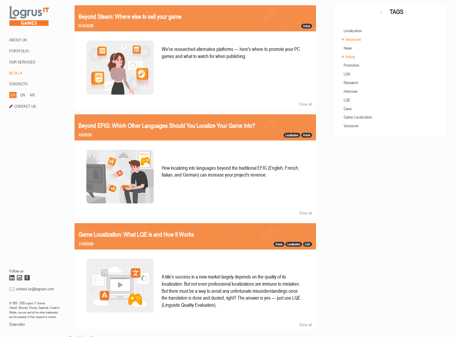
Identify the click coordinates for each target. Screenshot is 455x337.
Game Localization (358, 117)
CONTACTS (18, 83)
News (348, 48)
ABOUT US (18, 39)
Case (348, 108)
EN (13, 94)
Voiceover (351, 125)
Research (351, 82)
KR (32, 94)
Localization (353, 30)
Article (350, 56)
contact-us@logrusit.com (35, 288)
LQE (347, 99)
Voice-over (353, 39)
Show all (305, 104)
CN (22, 94)
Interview (350, 91)
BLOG (14, 73)
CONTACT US (25, 106)
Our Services (22, 62)
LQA (347, 73)
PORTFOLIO (19, 50)
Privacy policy (17, 324)
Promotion (351, 65)
